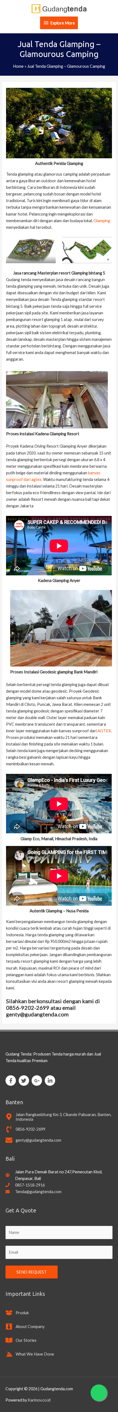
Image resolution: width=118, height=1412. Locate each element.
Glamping (102, 220)
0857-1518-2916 (30, 1185)
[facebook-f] (11, 1080)
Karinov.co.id (39, 1400)
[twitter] (25, 1080)
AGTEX (104, 730)
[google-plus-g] (38, 1080)
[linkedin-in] (51, 1080)
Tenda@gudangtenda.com (38, 1191)
